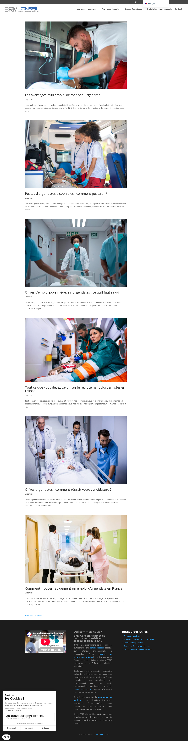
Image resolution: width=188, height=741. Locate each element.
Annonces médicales (86, 9)
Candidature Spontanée (133, 642)
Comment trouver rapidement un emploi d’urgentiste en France (73, 588)
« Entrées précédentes (34, 615)
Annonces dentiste (110, 9)
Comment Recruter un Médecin (137, 646)
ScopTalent (98, 734)
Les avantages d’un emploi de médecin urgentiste (62, 95)
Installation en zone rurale (159, 9)
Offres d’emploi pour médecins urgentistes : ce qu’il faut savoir (72, 292)
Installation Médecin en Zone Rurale (139, 639)
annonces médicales (82, 689)
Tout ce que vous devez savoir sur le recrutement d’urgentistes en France (75, 389)
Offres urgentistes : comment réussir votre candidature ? (68, 489)
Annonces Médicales (132, 636)
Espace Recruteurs (133, 9)
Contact (178, 9)
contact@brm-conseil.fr (137, 2)
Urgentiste (29, 99)
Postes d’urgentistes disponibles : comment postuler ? (66, 193)
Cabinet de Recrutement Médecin (138, 649)
